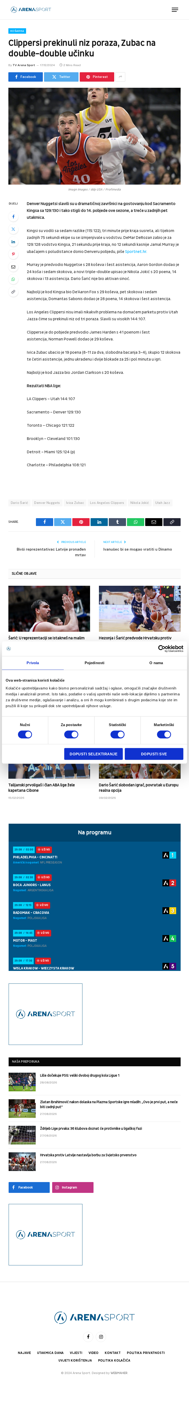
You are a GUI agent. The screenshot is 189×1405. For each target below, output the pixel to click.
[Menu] (175, 9)
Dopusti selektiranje (93, 754)
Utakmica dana (50, 1353)
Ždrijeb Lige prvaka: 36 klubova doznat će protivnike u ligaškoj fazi (91, 1129)
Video (94, 1353)
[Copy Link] (13, 292)
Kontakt (113, 1353)
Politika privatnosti (146, 1353)
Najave (24, 1353)
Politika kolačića (114, 1360)
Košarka (17, 30)
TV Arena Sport (24, 65)
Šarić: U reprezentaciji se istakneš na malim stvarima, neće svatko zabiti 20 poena (46, 641)
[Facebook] (13, 216)
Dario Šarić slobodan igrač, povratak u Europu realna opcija (138, 788)
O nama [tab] (156, 663)
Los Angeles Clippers (107, 503)
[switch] (71, 734)
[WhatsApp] (13, 279)
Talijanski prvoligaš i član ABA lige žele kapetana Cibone (41, 788)
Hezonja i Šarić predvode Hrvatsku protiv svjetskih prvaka (135, 641)
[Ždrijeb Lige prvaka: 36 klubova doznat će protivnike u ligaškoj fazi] (22, 1135)
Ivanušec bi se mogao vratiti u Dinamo (137, 549)
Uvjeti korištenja (75, 1360)
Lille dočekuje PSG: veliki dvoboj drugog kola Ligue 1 (79, 1075)
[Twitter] (13, 229)
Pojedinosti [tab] (94, 663)
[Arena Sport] (31, 9)
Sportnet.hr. (136, 251)
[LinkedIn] (13, 242)
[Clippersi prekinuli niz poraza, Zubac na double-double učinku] (94, 136)
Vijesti (76, 1353)
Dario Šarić (19, 503)
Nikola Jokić (139, 503)
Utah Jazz (162, 503)
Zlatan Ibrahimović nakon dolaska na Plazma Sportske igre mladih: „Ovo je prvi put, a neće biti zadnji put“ (109, 1104)
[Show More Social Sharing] (120, 77)
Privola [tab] (33, 663)
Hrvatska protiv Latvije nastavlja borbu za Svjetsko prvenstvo (88, 1155)
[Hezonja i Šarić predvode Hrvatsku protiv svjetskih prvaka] (140, 609)
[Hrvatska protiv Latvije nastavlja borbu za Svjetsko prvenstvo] (22, 1161)
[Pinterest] (13, 254)
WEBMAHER (118, 1373)
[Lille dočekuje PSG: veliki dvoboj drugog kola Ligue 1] (22, 1082)
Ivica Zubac (75, 503)
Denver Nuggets (47, 503)
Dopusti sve (154, 754)
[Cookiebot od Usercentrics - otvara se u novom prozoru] (161, 648)
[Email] (13, 267)
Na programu (94, 832)
